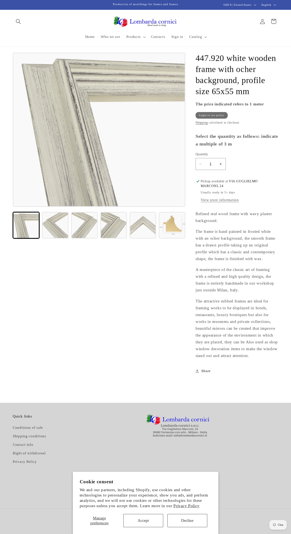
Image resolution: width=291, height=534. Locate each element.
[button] (18, 21)
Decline (187, 520)
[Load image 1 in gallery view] (26, 225)
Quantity (202, 154)
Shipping (202, 122)
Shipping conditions (29, 436)
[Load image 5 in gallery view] (143, 225)
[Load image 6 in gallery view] (172, 225)
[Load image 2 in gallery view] (55, 225)
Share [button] (206, 371)
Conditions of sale (28, 428)
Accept (143, 520)
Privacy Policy (186, 506)
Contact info (23, 445)
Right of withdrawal (29, 453)
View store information (220, 200)
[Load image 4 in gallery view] (113, 225)
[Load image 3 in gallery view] (84, 225)
